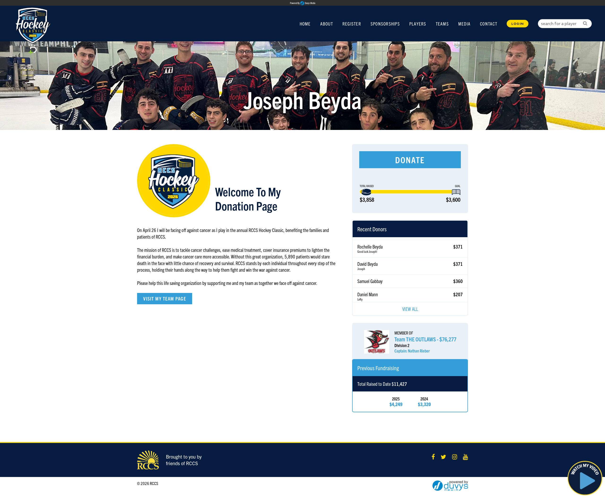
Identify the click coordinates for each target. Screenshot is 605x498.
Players (417, 23)
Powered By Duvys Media (302, 3)
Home (305, 23)
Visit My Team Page (164, 298)
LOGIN (517, 24)
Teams (442, 23)
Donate (410, 159)
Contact (488, 23)
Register (351, 23)
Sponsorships (385, 23)
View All (410, 309)
